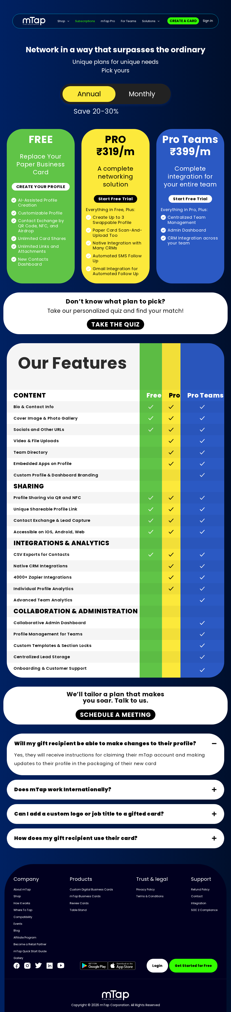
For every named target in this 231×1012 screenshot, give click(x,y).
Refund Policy (200, 889)
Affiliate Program (25, 937)
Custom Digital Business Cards (91, 889)
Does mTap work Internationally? (62, 789)
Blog (17, 930)
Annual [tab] (89, 94)
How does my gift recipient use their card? (76, 838)
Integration (198, 903)
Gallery (18, 958)
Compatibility (23, 917)
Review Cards (79, 903)
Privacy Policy (145, 889)
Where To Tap (23, 910)
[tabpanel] (115, 491)
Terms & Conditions (150, 896)
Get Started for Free (193, 965)
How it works (22, 903)
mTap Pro (108, 21)
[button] (115, 743)
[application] (67, 21)
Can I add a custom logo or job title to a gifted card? (89, 813)
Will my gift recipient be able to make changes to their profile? (105, 743)
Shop (61, 21)
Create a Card (183, 20)
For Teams (128, 21)
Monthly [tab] (142, 94)
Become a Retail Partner (30, 944)
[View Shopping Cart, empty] (210, 21)
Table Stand (78, 910)
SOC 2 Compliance (204, 910)
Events (18, 924)
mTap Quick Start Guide (30, 951)
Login (157, 965)
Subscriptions (85, 21)
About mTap (22, 889)
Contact (197, 896)
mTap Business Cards (85, 896)
